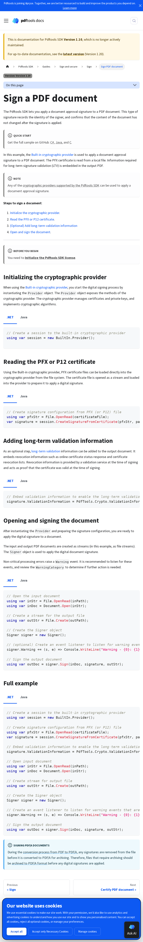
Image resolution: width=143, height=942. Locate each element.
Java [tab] (23, 317)
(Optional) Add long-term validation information (43, 225)
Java (58, 142)
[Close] (140, 5)
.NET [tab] (10, 317)
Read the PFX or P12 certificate (32, 219)
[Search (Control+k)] (134, 20)
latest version (73, 54)
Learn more (70, 8)
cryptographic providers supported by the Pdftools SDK (61, 185)
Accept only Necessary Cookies (50, 931)
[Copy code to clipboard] (134, 332)
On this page (14, 85)
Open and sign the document (30, 232)
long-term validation (45, 451)
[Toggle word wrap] (127, 411)
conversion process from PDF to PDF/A (50, 852)
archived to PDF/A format (29, 863)
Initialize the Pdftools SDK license (50, 258)
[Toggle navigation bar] (6, 20)
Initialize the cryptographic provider (34, 213)
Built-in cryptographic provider (52, 154)
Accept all (17, 931)
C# (52, 142)
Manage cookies (87, 931)
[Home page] (7, 66)
